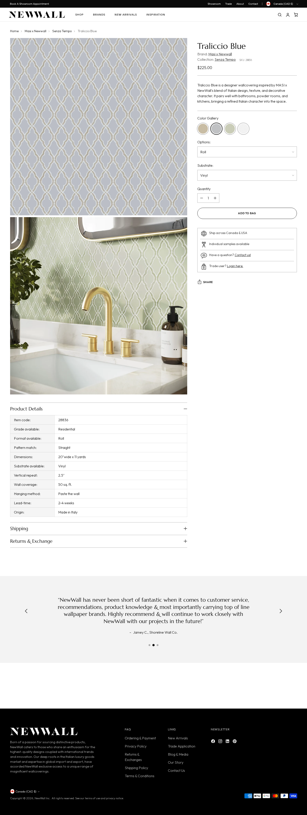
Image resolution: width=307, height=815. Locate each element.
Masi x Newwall (35, 31)
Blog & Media (178, 754)
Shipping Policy (136, 767)
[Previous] (26, 611)
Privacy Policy (136, 746)
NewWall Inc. (42, 798)
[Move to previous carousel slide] (283, 687)
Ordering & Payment (140, 738)
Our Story (175, 762)
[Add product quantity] (215, 198)
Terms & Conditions (139, 776)
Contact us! (243, 255)
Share (208, 282)
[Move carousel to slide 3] (157, 645)
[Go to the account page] (287, 14)
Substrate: (205, 165)
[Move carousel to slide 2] (153, 645)
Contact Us (176, 770)
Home (14, 31)
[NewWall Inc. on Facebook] (213, 742)
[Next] (280, 611)
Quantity (204, 189)
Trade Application (181, 746)
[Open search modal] (279, 14)
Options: (204, 142)
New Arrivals (178, 738)
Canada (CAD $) (283, 3)
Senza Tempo (62, 31)
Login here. (235, 266)
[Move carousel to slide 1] (149, 645)
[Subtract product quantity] (202, 198)
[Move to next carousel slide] (293, 687)
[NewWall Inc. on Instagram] (220, 742)
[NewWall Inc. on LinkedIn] (228, 742)
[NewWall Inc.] (37, 14)
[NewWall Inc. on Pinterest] (235, 742)
